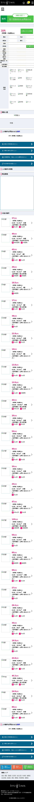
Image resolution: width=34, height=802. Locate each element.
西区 (6, 775)
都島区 (16, 777)
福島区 (29, 775)
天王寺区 (3, 777)
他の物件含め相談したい (10, 163)
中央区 (24, 775)
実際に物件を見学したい (10, 150)
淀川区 (14, 775)
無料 (18, 131)
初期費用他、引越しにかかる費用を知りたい (15, 157)
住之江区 (19, 775)
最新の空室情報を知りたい (11, 144)
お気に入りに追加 (27, 31)
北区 (2, 775)
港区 (13, 777)
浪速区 (10, 775)
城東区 (27, 777)
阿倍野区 (21, 777)
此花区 (9, 777)
